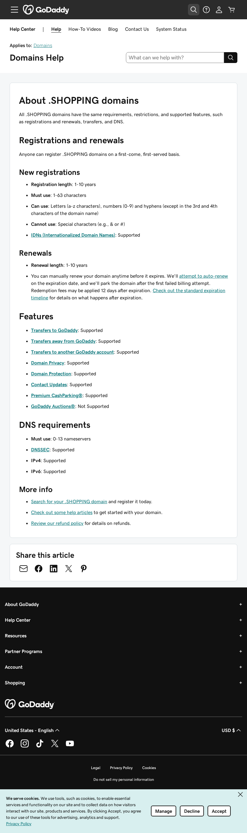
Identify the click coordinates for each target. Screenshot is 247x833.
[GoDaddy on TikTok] (40, 746)
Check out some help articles (61, 512)
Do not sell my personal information (123, 779)
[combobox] (175, 57)
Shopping (15, 682)
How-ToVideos (84, 29)
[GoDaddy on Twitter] (55, 746)
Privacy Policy (121, 768)
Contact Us (137, 29)
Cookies (149, 768)
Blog (113, 29)
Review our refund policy (57, 523)
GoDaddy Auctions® (53, 406)
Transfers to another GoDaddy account (72, 351)
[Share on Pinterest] (83, 568)
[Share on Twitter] (68, 568)
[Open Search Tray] (193, 9)
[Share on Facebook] (38, 568)
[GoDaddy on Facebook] (9, 746)
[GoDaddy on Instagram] (25, 746)
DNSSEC (40, 449)
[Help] (206, 9)
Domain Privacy (47, 362)
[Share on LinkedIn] (53, 568)
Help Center (17, 619)
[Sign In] (219, 9)
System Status (171, 29)
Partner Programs (23, 651)
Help (56, 29)
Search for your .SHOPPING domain (69, 501)
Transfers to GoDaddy (54, 330)
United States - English (29, 730)
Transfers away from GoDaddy (63, 341)
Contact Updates (49, 384)
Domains (42, 45)
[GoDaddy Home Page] (30, 704)
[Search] (230, 57)
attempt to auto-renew (203, 275)
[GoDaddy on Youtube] (70, 746)
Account (14, 666)
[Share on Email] (23, 568)
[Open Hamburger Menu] (12, 9)
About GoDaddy (22, 604)
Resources (16, 635)
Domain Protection (51, 373)
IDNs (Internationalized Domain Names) (73, 234)
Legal (95, 768)
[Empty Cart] (231, 9)
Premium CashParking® (57, 395)
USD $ (228, 730)
